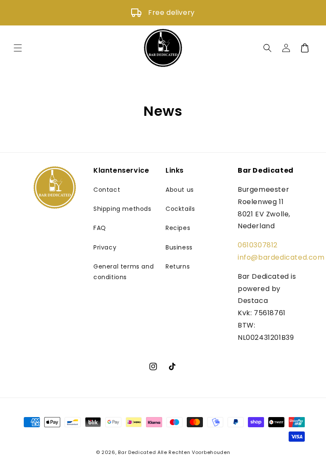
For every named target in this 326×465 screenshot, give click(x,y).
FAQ (99, 228)
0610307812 (258, 245)
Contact (106, 189)
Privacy (104, 247)
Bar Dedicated (137, 452)
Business (179, 247)
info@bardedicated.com (281, 257)
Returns (178, 266)
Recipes (178, 228)
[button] (17, 48)
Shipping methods (122, 208)
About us (180, 189)
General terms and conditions (123, 271)
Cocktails (180, 208)
